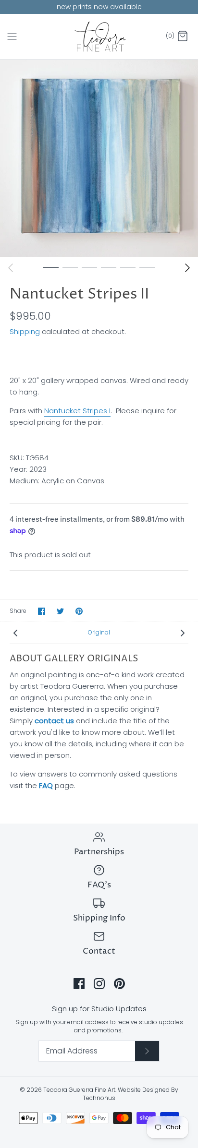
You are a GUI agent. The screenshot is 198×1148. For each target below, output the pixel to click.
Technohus (99, 1098)
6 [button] (147, 266)
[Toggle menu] (12, 36)
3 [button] (89, 266)
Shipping (25, 331)
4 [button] (108, 266)
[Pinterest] (119, 983)
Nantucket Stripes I (77, 411)
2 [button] (70, 266)
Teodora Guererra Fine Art (79, 1090)
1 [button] (51, 266)
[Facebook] (79, 983)
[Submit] (147, 1051)
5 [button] (127, 266)
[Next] (187, 267)
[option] (99, 158)
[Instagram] (99, 983)
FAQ (46, 785)
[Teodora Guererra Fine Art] (99, 37)
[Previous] (10, 267)
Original (99, 632)
